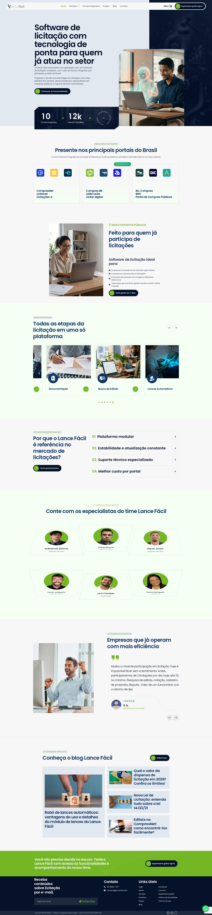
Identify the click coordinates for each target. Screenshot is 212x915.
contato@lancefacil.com (117, 890)
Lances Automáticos (147, 389)
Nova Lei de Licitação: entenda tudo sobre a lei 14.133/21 (150, 801)
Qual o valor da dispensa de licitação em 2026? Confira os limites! (150, 777)
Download (163, 887)
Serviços (73, 6)
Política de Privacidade (168, 897)
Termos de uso (165, 901)
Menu (166, 6)
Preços (106, 6)
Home (63, 6)
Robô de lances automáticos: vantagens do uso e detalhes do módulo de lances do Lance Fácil (73, 819)
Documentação (46, 389)
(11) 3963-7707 (113, 887)
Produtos (142, 897)
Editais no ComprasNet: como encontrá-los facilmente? (150, 826)
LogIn (141, 887)
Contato (124, 6)
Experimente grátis (166, 894)
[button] (169, 328)
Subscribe (88, 901)
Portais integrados (91, 6)
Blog (115, 6)
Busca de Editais (96, 389)
